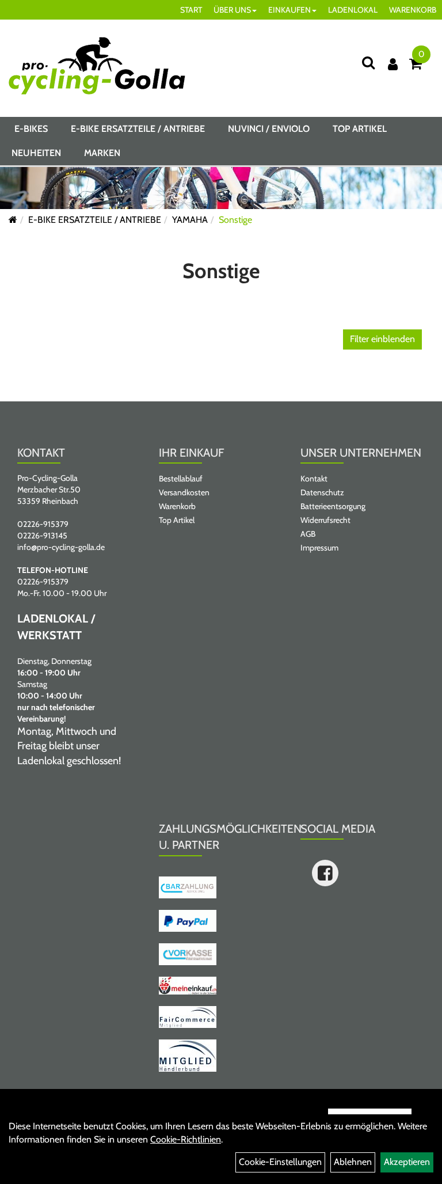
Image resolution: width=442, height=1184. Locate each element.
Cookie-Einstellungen (280, 1161)
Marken (102, 152)
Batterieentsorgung (332, 506)
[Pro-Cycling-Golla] (97, 65)
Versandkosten (184, 492)
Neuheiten (36, 152)
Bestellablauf (181, 478)
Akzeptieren (407, 1161)
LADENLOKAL (353, 10)
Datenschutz (322, 492)
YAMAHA (190, 219)
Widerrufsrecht (325, 520)
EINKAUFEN (289, 10)
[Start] (13, 219)
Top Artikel (360, 128)
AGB (307, 534)
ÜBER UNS (232, 10)
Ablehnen (353, 1161)
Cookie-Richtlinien (185, 1139)
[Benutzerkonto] (392, 64)
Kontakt (313, 478)
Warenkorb (177, 506)
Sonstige (235, 219)
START (191, 10)
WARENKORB (412, 10)
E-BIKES (31, 128)
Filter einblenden (382, 338)
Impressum (319, 547)
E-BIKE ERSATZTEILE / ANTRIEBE (138, 128)
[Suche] (368, 62)
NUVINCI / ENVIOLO (269, 128)
